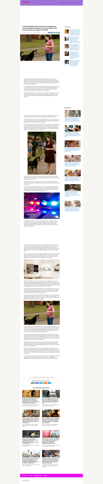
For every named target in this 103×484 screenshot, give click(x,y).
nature (52, 377)
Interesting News (72, 2)
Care (66, 2)
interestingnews (42, 377)
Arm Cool (25, 2)
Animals (62, 2)
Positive (78, 2)
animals (35, 377)
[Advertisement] (51, 14)
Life (48, 377)
